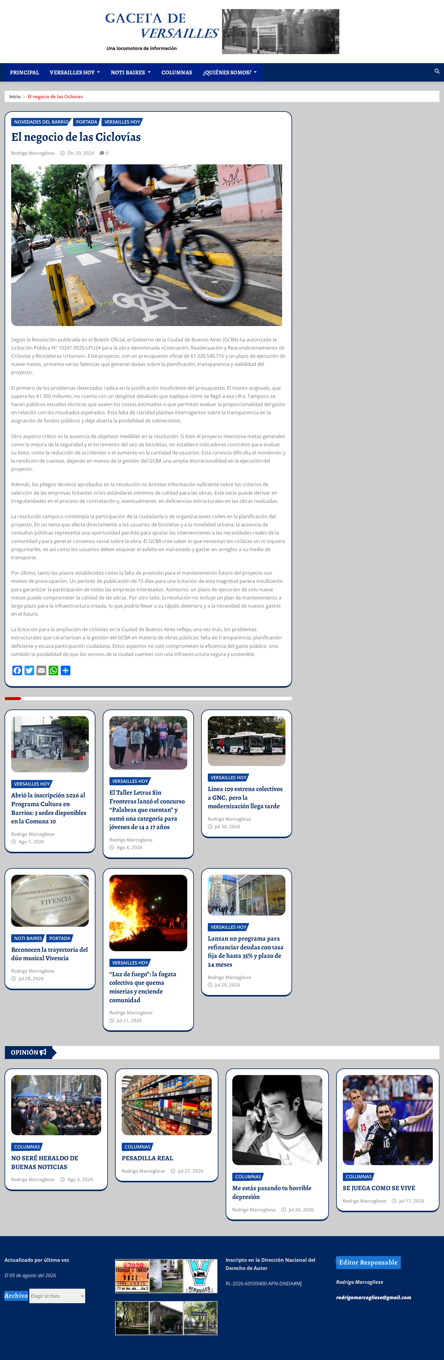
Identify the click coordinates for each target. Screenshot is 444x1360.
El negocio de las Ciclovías (55, 96)
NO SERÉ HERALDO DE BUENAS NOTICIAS (44, 1162)
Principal (24, 72)
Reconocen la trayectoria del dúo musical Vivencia (49, 954)
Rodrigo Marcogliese (33, 153)
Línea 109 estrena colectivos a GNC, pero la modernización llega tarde (245, 797)
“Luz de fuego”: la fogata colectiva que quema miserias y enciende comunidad (142, 987)
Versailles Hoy (72, 72)
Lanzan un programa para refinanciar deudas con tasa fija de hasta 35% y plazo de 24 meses (246, 951)
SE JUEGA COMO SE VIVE (379, 1188)
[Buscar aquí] (437, 71)
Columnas (177, 72)
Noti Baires (128, 72)
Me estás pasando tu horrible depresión (271, 1192)
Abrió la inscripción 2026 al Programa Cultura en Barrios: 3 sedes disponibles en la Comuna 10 (48, 808)
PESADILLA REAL (147, 1158)
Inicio (15, 96)
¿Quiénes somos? (228, 72)
